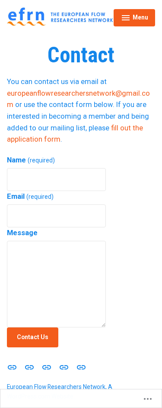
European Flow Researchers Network (56, 386)
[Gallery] (29, 367)
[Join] (64, 367)
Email (30, 196)
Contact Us (32, 337)
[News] (46, 367)
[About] (14, 367)
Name (31, 160)
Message (22, 233)
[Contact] (79, 367)
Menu (135, 18)
